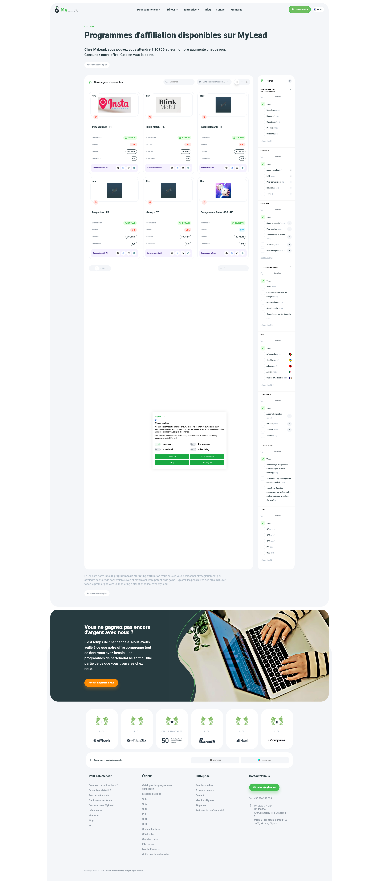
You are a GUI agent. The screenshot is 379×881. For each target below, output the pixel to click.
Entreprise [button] (190, 9)
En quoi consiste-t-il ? (100, 790)
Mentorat (236, 9)
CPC (144, 819)
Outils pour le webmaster (155, 854)
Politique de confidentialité (210, 810)
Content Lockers (151, 829)
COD (144, 824)
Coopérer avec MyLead (101, 805)
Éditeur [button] (171, 9)
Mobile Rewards (150, 849)
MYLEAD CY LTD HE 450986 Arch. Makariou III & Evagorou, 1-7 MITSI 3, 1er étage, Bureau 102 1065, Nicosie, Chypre (271, 814)
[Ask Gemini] (123, 168)
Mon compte (302, 9)
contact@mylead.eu (266, 787)
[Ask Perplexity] (134, 168)
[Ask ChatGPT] (118, 168)
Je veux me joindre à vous (101, 682)
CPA (144, 804)
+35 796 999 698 (263, 798)
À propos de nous (205, 790)
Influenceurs (95, 810)
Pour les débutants (99, 795)
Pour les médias (204, 785)
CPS (144, 809)
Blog (208, 9)
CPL (144, 798)
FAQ (91, 825)
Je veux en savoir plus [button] (97, 65)
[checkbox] (158, 444)
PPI (144, 814)
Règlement (201, 805)
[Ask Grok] (128, 168)
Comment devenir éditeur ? (103, 785)
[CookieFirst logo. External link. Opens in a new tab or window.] (156, 420)
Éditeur (89, 26)
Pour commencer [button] (147, 9)
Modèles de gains (151, 793)
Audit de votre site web (101, 800)
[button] (318, 9)
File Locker (148, 844)
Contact (220, 9)
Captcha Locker (150, 839)
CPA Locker (148, 834)
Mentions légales (205, 800)
